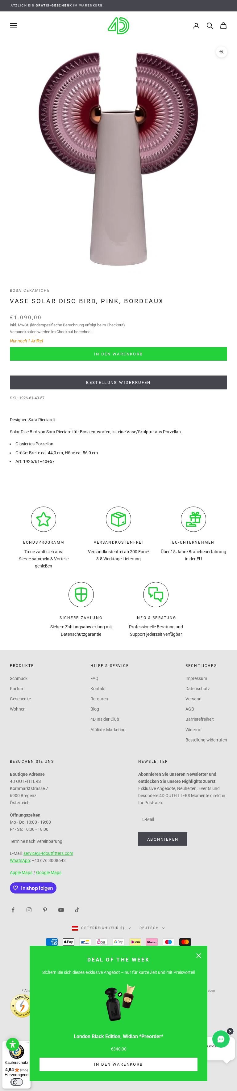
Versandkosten (23, 331)
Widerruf (193, 729)
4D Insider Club (104, 719)
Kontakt (98, 688)
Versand (193, 698)
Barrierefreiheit (199, 719)
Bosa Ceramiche (30, 290)
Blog (94, 709)
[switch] (16, 1082)
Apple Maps (21, 872)
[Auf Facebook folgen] (13, 909)
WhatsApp (20, 860)
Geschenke (20, 698)
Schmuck (18, 678)
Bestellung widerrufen (118, 382)
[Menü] (27, 1044)
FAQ (94, 678)
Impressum (196, 678)
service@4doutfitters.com (48, 853)
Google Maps (48, 872)
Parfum (17, 688)
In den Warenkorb (118, 1064)
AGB (189, 709)
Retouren (99, 698)
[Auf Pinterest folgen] (45, 909)
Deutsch (149, 928)
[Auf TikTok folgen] (77, 909)
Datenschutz (197, 688)
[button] (12, 1044)
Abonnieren (162, 839)
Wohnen (18, 709)
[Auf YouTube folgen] (61, 909)
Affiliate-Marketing (108, 729)
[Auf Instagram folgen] (29, 909)
